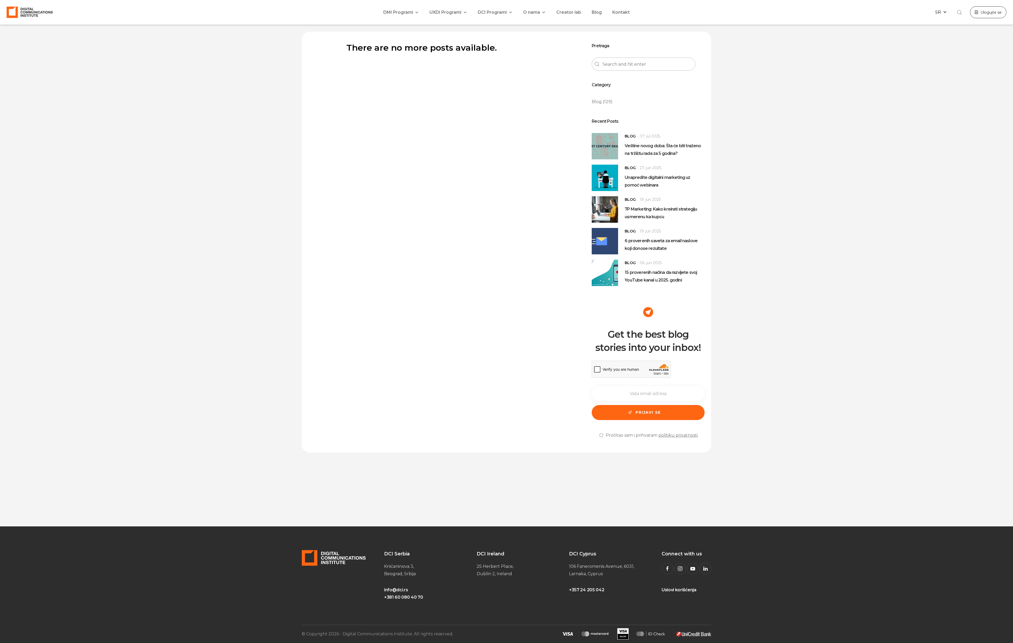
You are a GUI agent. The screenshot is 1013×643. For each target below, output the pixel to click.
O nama (531, 12)
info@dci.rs (396, 589)
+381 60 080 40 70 (403, 597)
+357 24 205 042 (586, 589)
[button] (958, 12)
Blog (597, 12)
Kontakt (621, 12)
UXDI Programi (445, 12)
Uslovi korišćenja (679, 589)
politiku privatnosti (678, 435)
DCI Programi (492, 12)
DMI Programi (398, 12)
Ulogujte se (991, 12)
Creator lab (568, 12)
